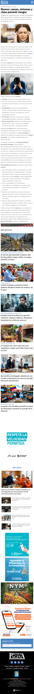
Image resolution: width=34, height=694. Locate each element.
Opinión (26, 668)
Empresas (17, 666)
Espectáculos (9, 668)
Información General (18, 668)
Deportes (27, 666)
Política (6, 666)
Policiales (22, 666)
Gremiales (11, 666)
